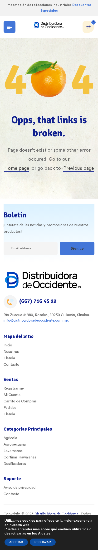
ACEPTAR (16, 542)
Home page (16, 168)
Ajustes (44, 533)
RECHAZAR (42, 542)
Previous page (78, 168)
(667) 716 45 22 (37, 301)
